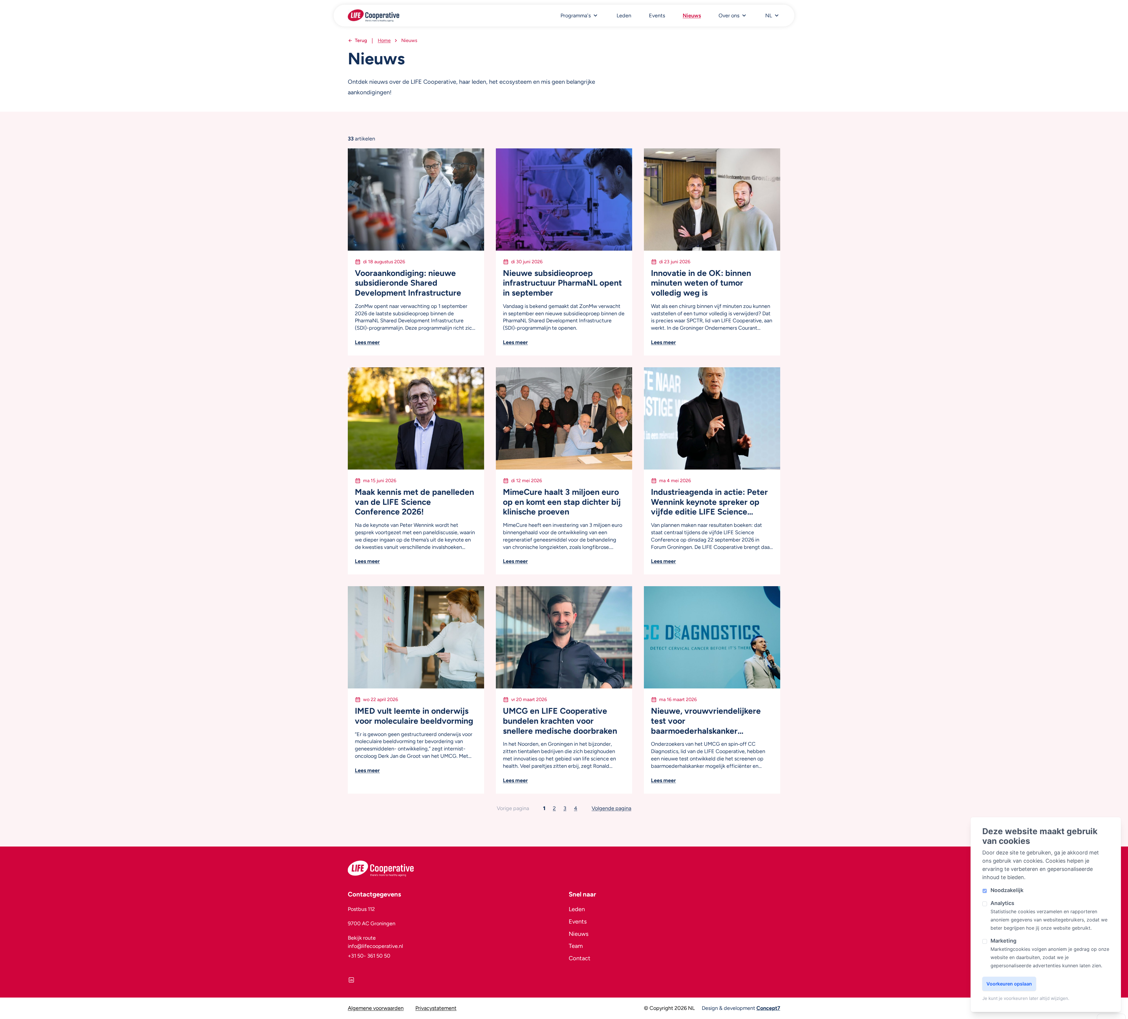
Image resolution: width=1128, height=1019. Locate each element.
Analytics (1002, 903)
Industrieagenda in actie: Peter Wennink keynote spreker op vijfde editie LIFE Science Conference (709, 502)
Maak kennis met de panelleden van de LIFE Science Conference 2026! (414, 502)
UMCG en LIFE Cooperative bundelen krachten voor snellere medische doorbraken (560, 720)
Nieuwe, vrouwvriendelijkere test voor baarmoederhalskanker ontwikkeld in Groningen (706, 721)
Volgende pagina (611, 808)
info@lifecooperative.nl (375, 946)
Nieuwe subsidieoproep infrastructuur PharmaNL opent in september (562, 283)
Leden (624, 15)
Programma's (575, 15)
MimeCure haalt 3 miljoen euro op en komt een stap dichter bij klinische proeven (562, 502)
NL (768, 15)
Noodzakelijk (1007, 890)
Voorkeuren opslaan (1009, 984)
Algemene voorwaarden (376, 1008)
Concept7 (768, 1008)
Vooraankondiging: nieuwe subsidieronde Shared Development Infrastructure (408, 283)
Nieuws (692, 15)
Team (576, 945)
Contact (579, 958)
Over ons (729, 15)
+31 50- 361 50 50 (369, 956)
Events (657, 15)
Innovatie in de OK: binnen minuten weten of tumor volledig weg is (701, 283)
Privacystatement (435, 1008)
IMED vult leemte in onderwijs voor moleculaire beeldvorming (414, 716)
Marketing (1003, 941)
